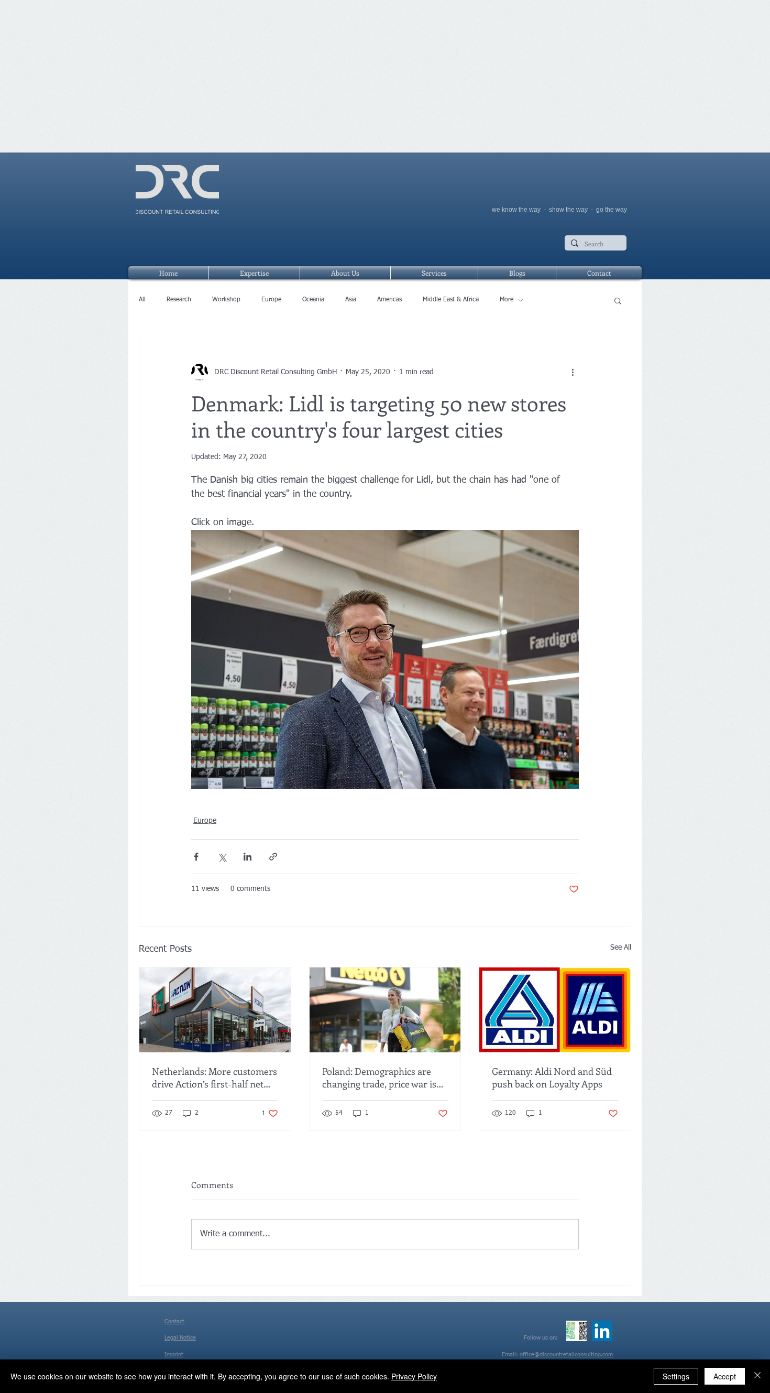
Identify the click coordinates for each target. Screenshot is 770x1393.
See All (620, 947)
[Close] (757, 1376)
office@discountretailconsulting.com (566, 1354)
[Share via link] (273, 857)
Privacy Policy (414, 1376)
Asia (350, 300)
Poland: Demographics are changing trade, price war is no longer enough (379, 1077)
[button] (618, 300)
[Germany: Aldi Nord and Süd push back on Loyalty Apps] (555, 1009)
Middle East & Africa (451, 300)
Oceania (313, 300)
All (142, 300)
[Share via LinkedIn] (247, 857)
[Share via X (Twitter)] (222, 857)
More (506, 300)
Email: (511, 1354)
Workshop (226, 300)
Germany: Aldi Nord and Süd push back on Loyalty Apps (552, 1077)
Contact (174, 1321)
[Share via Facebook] (196, 857)
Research (179, 300)
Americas (389, 300)
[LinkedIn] (602, 1331)
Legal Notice (180, 1338)
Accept (724, 1376)
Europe (271, 300)
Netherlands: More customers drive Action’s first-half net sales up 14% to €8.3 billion (214, 1077)
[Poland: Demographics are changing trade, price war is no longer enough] (385, 1009)
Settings (676, 1376)
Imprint (173, 1354)
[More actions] (572, 372)
